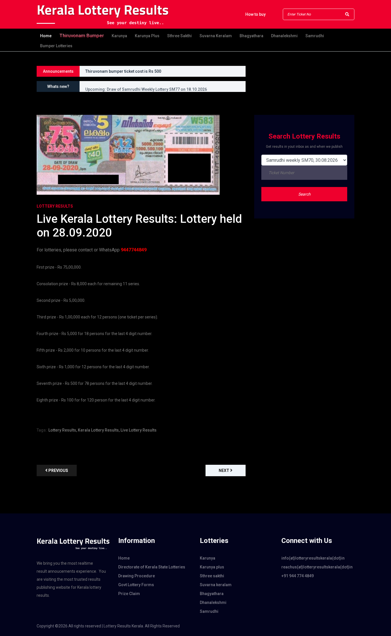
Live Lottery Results (139, 430)
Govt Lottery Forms (136, 584)
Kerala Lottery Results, (99, 430)
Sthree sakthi (179, 36)
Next (224, 470)
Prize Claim (129, 593)
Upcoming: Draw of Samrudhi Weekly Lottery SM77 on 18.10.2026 (146, 86)
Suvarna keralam (216, 36)
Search (304, 194)
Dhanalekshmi (284, 36)
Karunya (119, 36)
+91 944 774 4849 (297, 576)
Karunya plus (147, 36)
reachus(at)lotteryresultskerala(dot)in (317, 567)
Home (46, 36)
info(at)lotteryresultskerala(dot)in (313, 558)
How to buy (255, 14)
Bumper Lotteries (56, 46)
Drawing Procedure (136, 576)
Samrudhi (314, 36)
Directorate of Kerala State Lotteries (151, 567)
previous (58, 470)
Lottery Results (55, 206)
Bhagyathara (251, 36)
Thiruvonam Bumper (81, 35)
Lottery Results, (62, 430)
